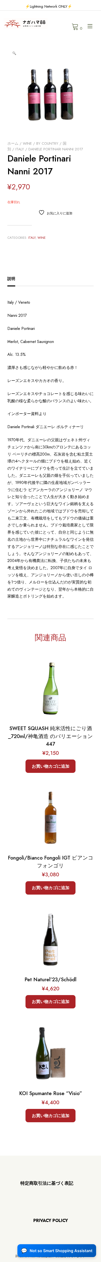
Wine (27, 143)
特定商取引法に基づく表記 (46, 1183)
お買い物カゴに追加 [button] (50, 766)
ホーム (12, 143)
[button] (14, 53)
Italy (19, 149)
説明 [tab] (11, 278)
